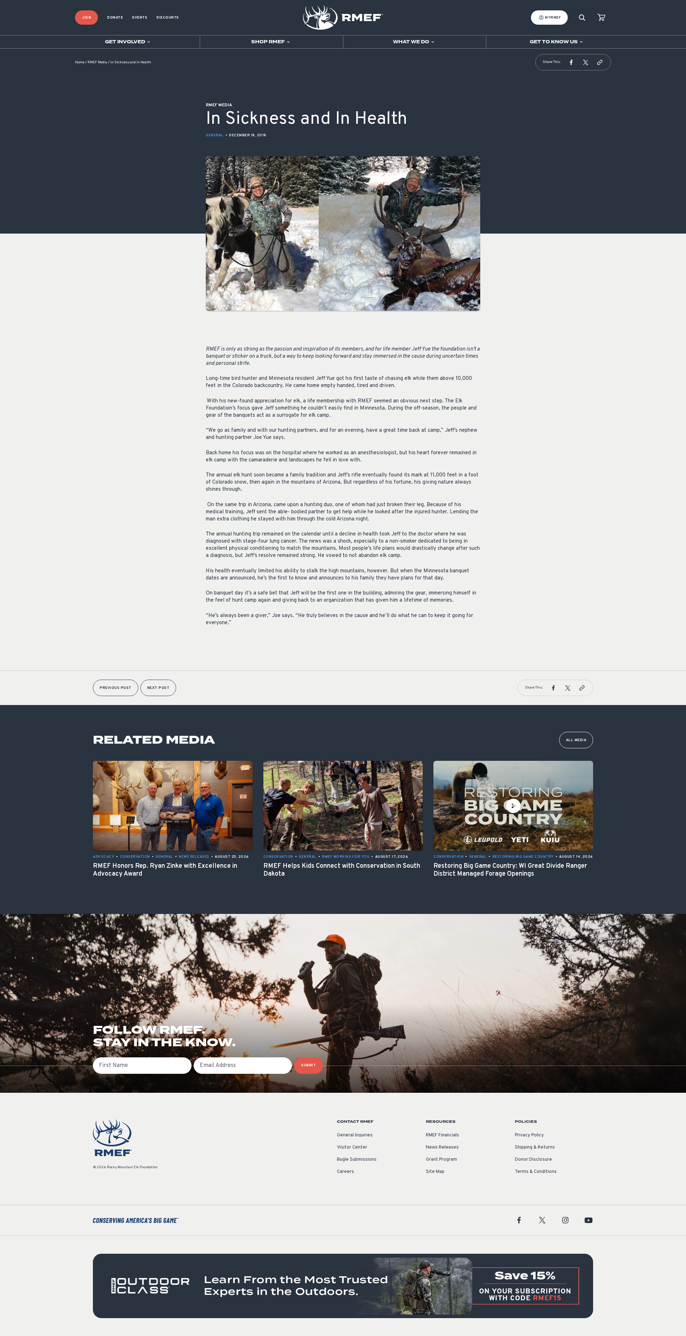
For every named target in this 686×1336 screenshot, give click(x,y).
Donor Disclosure (533, 1160)
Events (139, 17)
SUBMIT (308, 1065)
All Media (576, 740)
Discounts (167, 17)
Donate (115, 17)
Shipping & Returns (535, 1147)
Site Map (435, 1172)
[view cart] (601, 17)
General (215, 135)
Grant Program (441, 1160)
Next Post (158, 688)
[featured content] (343, 1286)
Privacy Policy (529, 1135)
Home (79, 62)
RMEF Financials (442, 1135)
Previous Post (115, 688)
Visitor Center (352, 1147)
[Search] (582, 17)
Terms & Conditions (536, 1172)
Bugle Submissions (357, 1160)
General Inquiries (355, 1135)
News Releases (442, 1147)
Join (86, 17)
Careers (345, 1172)
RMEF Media (97, 62)
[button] (571, 62)
